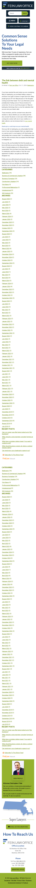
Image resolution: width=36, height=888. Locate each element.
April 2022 (5, 348)
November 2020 (7, 397)
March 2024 (5, 280)
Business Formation (8, 178)
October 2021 (6, 365)
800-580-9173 (24, 68)
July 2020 (5, 409)
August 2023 (6, 301)
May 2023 (5, 310)
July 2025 (5, 237)
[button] (11, 20)
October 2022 (6, 330)
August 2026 (6, 199)
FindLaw (25, 883)
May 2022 (5, 345)
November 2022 (7, 327)
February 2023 (6, 318)
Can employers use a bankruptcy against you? (16, 450)
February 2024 (6, 283)
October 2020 (6, 400)
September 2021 (7, 368)
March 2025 (5, 248)
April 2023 (5, 313)
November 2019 (7, 415)
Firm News (5, 184)
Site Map (13, 880)
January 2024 (6, 286)
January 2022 (6, 356)
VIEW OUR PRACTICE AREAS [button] (19, 26)
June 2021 (5, 377)
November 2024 (7, 257)
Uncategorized (6, 190)
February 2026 (6, 216)
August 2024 (6, 266)
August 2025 (6, 234)
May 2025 (5, 243)
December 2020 (7, 394)
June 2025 (5, 240)
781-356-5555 (19, 863)
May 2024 (5, 275)
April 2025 (5, 246)
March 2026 (5, 213)
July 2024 (5, 269)
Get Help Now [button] (12, 63)
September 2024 (7, 263)
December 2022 (7, 324)
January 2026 (6, 219)
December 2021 (7, 359)
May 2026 (5, 208)
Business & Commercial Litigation (12, 176)
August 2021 (6, 371)
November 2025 (7, 225)
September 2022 (7, 333)
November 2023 (7, 292)
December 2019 (7, 412)
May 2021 (5, 380)
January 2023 (6, 321)
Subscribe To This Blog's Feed (14, 455)
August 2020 (6, 406)
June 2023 (5, 307)
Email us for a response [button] (19, 827)
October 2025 (6, 228)
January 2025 (6, 251)
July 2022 (5, 339)
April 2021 (5, 383)
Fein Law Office (13, 85)
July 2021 (5, 374)
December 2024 (7, 254)
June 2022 (5, 342)
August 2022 (6, 336)
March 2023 (5, 316)
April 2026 (5, 210)
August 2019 (6, 423)
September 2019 (7, 421)
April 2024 (5, 278)
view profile (18, 778)
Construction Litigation (9, 181)
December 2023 (7, 289)
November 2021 (7, 362)
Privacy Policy (21, 880)
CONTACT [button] (25, 21)
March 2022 (5, 350)
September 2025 (7, 231)
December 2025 (7, 222)
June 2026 (5, 205)
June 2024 (5, 272)
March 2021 (5, 385)
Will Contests (6, 193)
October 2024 (6, 260)
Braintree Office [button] (18, 869)
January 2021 (6, 391)
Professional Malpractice (10, 187)
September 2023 (7, 298)
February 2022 (6, 353)
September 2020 (7, 403)
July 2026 (5, 202)
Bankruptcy (31, 85)
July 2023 (5, 304)
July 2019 (5, 426)
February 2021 (6, 388)
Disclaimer (7, 880)
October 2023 (6, 295)
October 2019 (6, 418)
